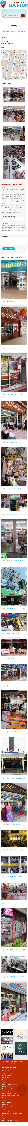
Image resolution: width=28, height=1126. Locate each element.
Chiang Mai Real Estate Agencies (9, 1093)
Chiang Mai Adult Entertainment (8, 1095)
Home (2, 20)
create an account (11, 31)
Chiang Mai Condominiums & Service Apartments (12, 1113)
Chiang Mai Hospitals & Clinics (8, 1102)
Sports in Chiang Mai (6, 1091)
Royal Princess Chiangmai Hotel (16, 778)
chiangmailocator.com (7, 1122)
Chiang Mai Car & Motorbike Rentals (9, 1100)
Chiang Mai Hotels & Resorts (8, 1079)
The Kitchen (10, 658)
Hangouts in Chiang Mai (7, 1075)
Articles (19, 1063)
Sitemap (15, 1063)
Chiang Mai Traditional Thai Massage (9, 1084)
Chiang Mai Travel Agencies (7, 1097)
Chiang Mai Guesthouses (7, 1077)
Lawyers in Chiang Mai (6, 1111)
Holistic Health (5, 1104)
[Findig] (14, 94)
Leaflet (12, 79)
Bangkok (17, 1095)
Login (4, 31)
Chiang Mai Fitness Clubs (7, 1088)
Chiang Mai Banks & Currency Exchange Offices (12, 1120)
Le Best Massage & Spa (13, 633)
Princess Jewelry (11, 348)
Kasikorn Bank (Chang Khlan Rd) (16, 608)
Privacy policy (10, 1063)
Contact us (22, 1061)
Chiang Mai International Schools (9, 1109)
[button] (14, 63)
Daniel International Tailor (14, 824)
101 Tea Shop (10, 301)
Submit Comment (8, 248)
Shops (8, 20)
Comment (5, 236)
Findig (3, 22)
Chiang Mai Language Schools (8, 1106)
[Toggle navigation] (4, 11)
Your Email (5, 223)
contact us (19, 33)
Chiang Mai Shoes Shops (18, 20)
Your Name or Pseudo (8, 216)
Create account (9, 1061)
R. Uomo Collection (12, 442)
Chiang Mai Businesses (6, 1115)
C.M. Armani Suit (11, 1024)
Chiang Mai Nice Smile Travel (15, 489)
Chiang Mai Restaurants (7, 1070)
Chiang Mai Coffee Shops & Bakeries (9, 1073)
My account (16, 1061)
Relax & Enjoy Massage (13, 731)
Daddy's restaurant (12, 514)
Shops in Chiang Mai (6, 1118)
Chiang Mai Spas (5, 1082)
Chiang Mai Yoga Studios (7, 1086)
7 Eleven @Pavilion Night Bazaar (16, 903)
